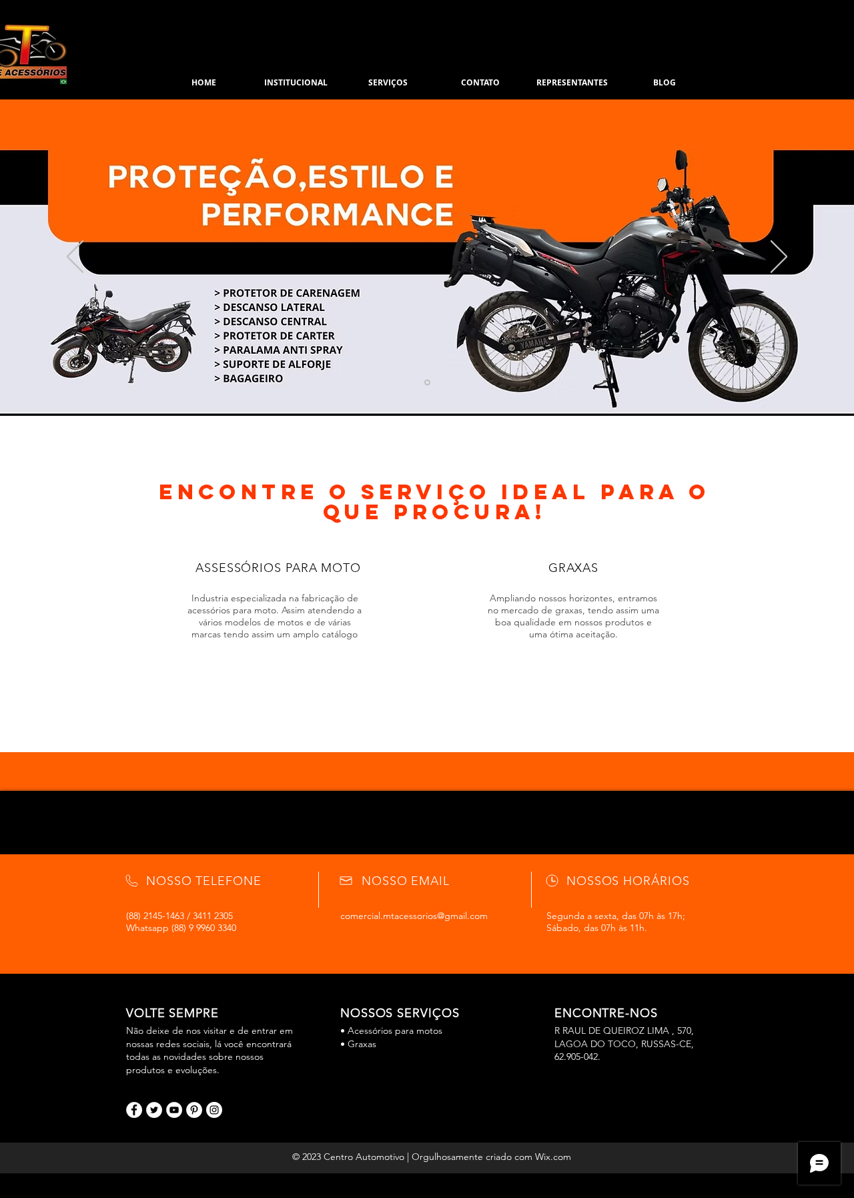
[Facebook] (134, 1110)
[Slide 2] (427, 383)
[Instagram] (214, 1110)
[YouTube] (174, 1110)
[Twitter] (154, 1110)
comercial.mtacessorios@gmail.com (414, 916)
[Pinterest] (194, 1110)
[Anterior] (75, 257)
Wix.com (553, 1157)
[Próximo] (779, 257)
